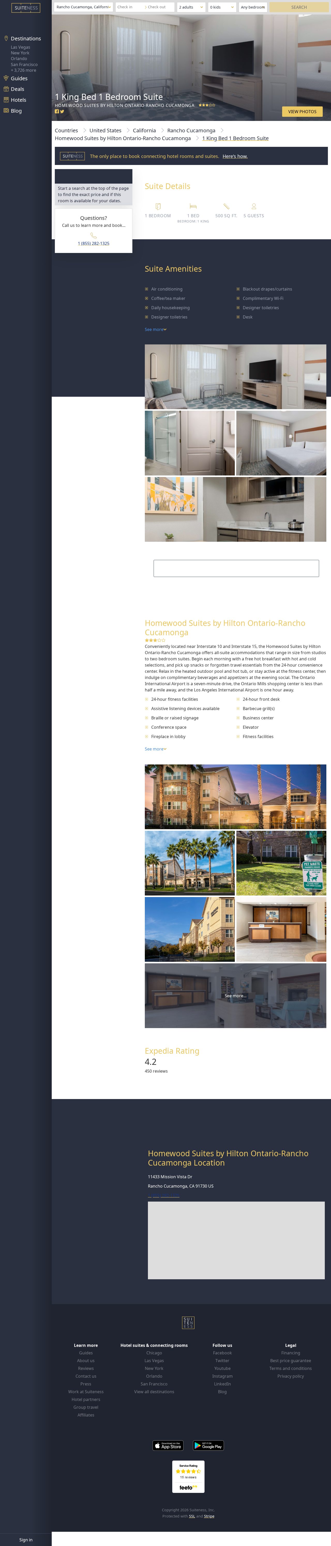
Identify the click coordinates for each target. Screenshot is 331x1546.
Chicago (154, 1353)
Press (85, 1384)
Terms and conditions (290, 1368)
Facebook (222, 1353)
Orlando (19, 58)
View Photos (302, 111)
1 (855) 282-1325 (93, 243)
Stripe (209, 1516)
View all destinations (154, 1392)
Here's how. (235, 156)
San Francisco (24, 64)
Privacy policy (290, 1376)
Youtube (222, 1368)
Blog (222, 1392)
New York (20, 53)
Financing (290, 1353)
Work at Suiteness (86, 1392)
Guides (86, 1353)
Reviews (86, 1368)
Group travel (85, 1407)
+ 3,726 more (23, 70)
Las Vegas (20, 47)
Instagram (222, 1376)
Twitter (222, 1360)
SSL (192, 1516)
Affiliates (86, 1415)
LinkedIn (222, 1384)
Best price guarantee (290, 1360)
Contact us (86, 1376)
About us (86, 1360)
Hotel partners (86, 1399)
